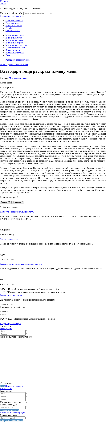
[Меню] (23, 16)
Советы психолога (14, 20)
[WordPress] (20, 380)
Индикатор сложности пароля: (14, 402)
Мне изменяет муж (14, 40)
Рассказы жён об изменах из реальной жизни (21, 264)
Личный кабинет (14, 25)
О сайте (9, 28)
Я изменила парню (14, 43)
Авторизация (6, 388)
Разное (9, 55)
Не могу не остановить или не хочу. (17, 212)
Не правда (18, 202)
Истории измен (4, 2)
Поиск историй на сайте (11, 13)
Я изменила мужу (14, 38)
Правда (5, 202)
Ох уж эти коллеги (9, 239)
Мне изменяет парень (16, 48)
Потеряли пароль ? (14, 386)
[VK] (20, 359)
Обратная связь (13, 30)
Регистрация (6, 328)
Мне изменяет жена (15, 35)
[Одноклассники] (63, 359)
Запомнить (8, 383)
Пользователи (12, 23)
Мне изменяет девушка (16, 45)
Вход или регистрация (10, 16)
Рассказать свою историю (18, 60)
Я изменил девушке (15, 52)
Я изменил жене (13, 50)
